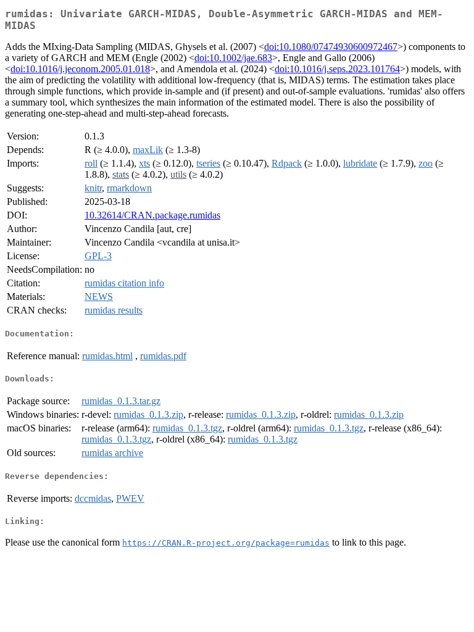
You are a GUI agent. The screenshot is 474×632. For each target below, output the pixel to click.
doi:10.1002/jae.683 (233, 57)
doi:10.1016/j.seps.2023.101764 (337, 69)
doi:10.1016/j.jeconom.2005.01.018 (80, 69)
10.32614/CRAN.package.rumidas (152, 215)
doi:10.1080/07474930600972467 (330, 46)
